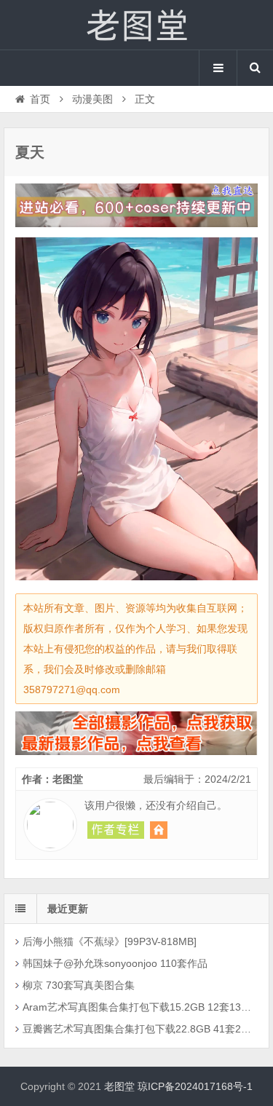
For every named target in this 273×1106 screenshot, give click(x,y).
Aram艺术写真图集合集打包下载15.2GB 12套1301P (138, 1007)
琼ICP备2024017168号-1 (195, 1086)
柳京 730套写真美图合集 (79, 985)
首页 (40, 99)
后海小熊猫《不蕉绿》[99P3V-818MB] (110, 941)
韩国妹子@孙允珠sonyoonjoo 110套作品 (115, 963)
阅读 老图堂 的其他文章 (115, 830)
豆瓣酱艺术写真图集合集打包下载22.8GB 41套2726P (138, 1029)
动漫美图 (92, 99)
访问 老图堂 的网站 (158, 830)
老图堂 (136, 24)
